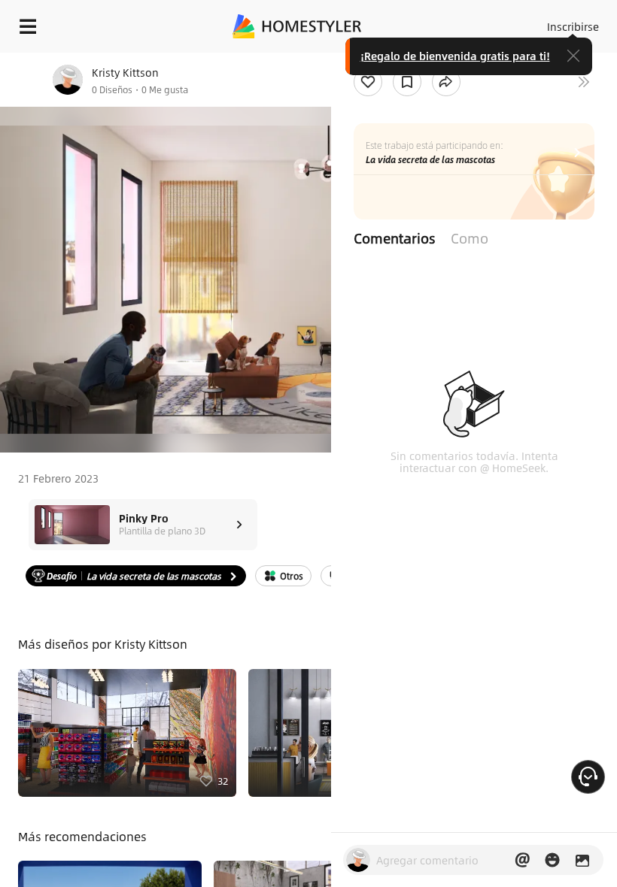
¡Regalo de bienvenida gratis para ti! (455, 55)
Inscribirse (573, 26)
